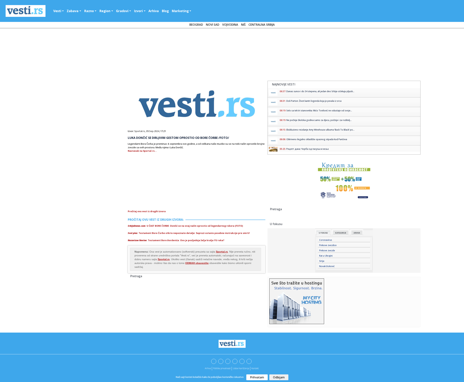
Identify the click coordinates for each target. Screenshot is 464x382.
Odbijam (279, 377)
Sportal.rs (139, 131)
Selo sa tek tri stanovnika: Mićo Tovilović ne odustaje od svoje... (319, 110)
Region (104, 11)
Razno (89, 11)
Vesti (57, 11)
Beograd (196, 25)
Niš (243, 25)
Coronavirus (325, 240)
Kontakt (255, 368)
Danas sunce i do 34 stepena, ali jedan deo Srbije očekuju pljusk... (320, 91)
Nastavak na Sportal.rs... (142, 150)
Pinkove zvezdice (328, 245)
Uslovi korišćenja (241, 368)
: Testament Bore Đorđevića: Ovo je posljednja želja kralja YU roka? (176, 240)
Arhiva (153, 11)
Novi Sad (212, 25)
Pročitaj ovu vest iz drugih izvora (147, 211)
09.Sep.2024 (152, 131)
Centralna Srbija (261, 25)
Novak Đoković (327, 266)
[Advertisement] (232, 55)
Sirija (321, 261)
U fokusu (323, 233)
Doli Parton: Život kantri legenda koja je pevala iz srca (313, 100)
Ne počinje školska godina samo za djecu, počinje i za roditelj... (319, 120)
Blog (165, 11)
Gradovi (122, 11)
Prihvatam (257, 377)
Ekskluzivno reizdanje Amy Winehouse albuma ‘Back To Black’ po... (320, 129)
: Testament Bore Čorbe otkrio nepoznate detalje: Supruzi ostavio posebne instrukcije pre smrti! (189, 233)
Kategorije (340, 233)
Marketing (180, 11)
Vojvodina (230, 25)
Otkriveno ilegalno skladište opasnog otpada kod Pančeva (316, 139)
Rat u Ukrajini (326, 255)
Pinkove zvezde (327, 250)
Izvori (138, 11)
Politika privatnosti (222, 368)
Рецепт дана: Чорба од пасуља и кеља (307, 148)
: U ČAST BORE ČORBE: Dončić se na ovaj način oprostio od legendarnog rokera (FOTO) (185, 225)
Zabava (72, 11)
